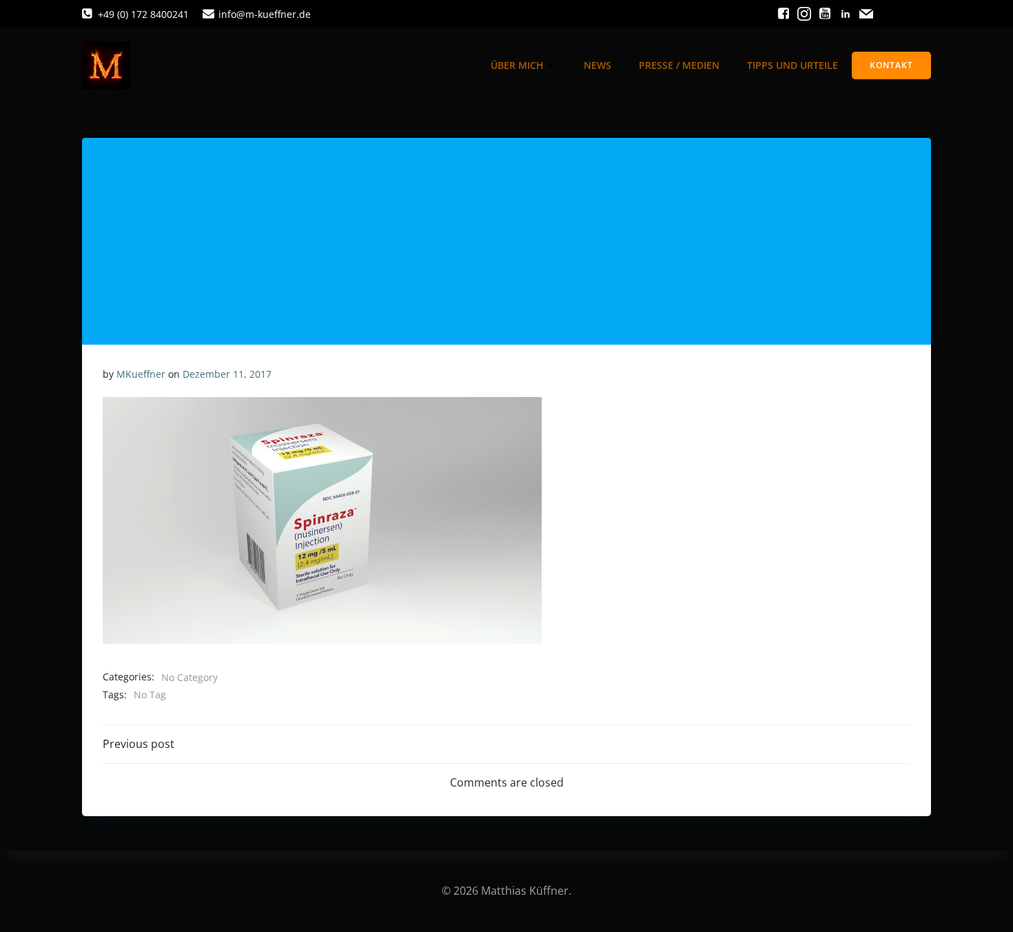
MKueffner (140, 374)
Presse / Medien (679, 65)
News (597, 65)
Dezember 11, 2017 (227, 374)
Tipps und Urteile (792, 65)
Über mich (517, 65)
